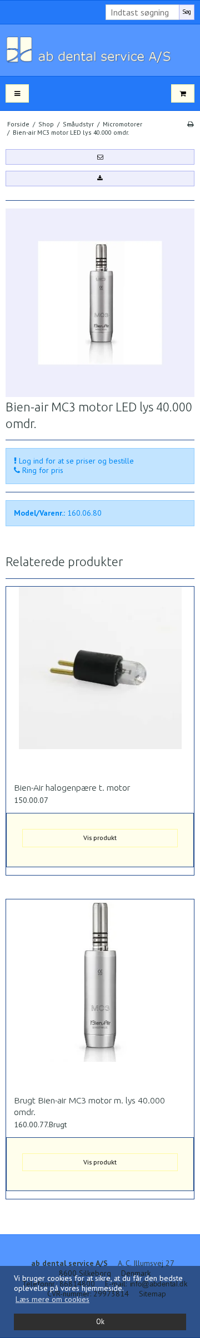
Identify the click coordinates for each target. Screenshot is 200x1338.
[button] (100, 157)
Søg (186, 12)
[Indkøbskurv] (182, 93)
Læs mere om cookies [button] (52, 1299)
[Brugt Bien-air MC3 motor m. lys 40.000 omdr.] (100, 993)
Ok (100, 1321)
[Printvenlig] (190, 124)
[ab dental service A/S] (100, 50)
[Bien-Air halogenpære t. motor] (100, 680)
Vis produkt (100, 837)
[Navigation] (17, 93)
